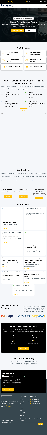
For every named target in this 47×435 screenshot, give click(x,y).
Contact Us (22, 412)
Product (21, 405)
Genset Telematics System (32, 211)
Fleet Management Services (10, 236)
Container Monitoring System (10, 275)
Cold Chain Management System (31, 275)
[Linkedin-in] (9, 2)
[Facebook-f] (7, 2)
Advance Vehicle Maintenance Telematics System (33, 261)
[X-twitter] (12, 2)
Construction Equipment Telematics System (32, 246)
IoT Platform (16, 288)
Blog (21, 410)
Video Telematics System (9, 260)
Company (22, 401)
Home (21, 399)
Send (40, 424)
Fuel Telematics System (9, 222)
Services (22, 403)
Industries (22, 408)
